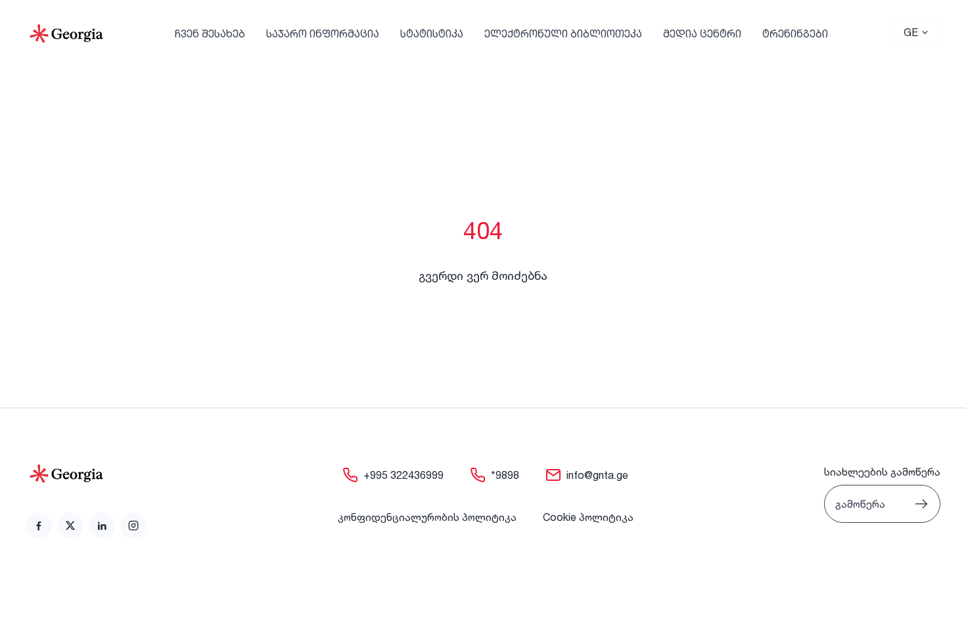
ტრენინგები (795, 33)
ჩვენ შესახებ (210, 33)
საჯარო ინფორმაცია (322, 33)
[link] (39, 525)
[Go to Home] (66, 33)
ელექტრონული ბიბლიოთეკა (563, 33)
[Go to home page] (86, 474)
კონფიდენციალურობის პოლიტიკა (427, 517)
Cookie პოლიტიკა (588, 517)
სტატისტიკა (431, 33)
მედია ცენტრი (702, 33)
